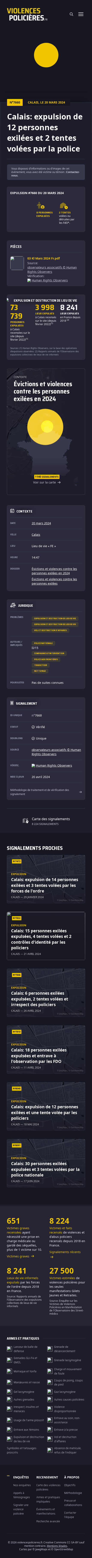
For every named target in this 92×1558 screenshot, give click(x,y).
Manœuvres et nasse (27, 1382)
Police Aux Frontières (46, 659)
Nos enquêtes (22, 1485)
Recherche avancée (48, 1521)
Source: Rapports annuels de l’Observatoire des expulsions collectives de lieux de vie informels (24, 1301)
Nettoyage (40, 671)
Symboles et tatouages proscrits (21, 1450)
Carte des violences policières (48, 1487)
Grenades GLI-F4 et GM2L (25, 1360)
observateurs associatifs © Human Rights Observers (52, 269)
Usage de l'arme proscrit (29, 1420)
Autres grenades (24, 1399)
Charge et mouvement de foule (68, 1371)
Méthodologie (73, 1492)
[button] (46, 55)
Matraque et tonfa (25, 1371)
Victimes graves (18, 1256)
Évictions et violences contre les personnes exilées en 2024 (54, 571)
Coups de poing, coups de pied (68, 1382)
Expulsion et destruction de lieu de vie (55, 618)
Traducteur (40, 665)
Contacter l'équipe (70, 1514)
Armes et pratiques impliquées (48, 1499)
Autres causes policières (69, 1399)
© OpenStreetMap (62, 1549)
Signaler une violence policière (20, 1509)
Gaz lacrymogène (65, 1391)
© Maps (40, 1549)
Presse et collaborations (73, 1502)
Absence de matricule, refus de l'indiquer (67, 1450)
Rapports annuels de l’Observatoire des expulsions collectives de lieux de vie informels (44, 353)
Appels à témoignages (21, 1494)
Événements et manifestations (45, 1511)
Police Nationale (43, 643)
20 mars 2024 (41, 523)
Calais (36, 535)
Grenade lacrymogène (67, 1360)
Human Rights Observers (50, 280)
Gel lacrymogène (24, 1391)
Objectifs (70, 1485)
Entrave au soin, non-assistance (67, 1420)
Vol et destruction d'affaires (50, 630)
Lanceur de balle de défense (25, 1348)
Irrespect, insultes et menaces (26, 1408)
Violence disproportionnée (65, 1408)
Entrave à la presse (66, 1429)
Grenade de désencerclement (64, 1348)
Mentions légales (57, 1546)
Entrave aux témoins (26, 1429)
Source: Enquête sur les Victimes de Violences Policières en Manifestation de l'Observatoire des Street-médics (66, 1307)
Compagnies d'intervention (49, 653)
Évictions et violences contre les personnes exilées (54, 581)
